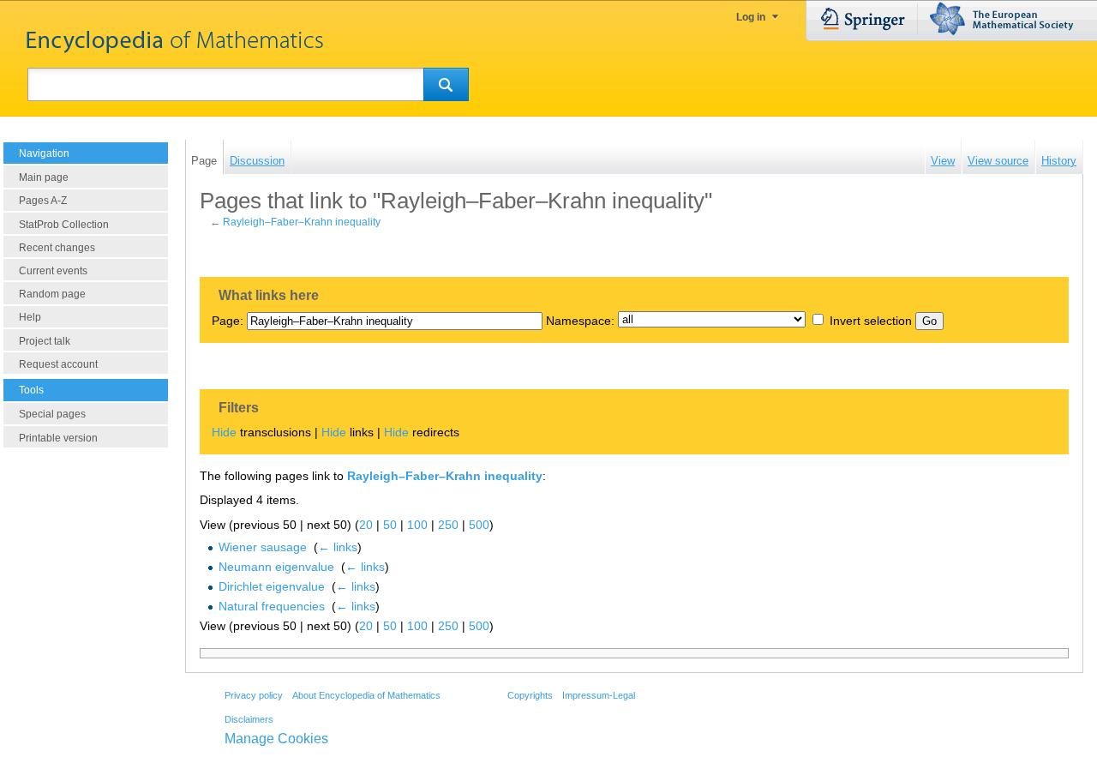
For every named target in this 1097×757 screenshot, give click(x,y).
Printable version (58, 438)
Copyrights (530, 695)
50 (390, 525)
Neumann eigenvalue (276, 567)
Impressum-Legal (598, 695)
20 (366, 525)
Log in (750, 17)
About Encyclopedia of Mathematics (366, 695)
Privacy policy (254, 695)
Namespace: (580, 320)
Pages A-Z (43, 201)
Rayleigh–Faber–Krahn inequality (302, 222)
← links (337, 547)
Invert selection (871, 320)
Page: (227, 320)
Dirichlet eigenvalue (272, 586)
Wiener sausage (263, 547)
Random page (52, 294)
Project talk (44, 341)
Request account (58, 364)
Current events (53, 271)
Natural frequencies (272, 606)
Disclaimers (249, 719)
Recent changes (57, 248)
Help (30, 317)
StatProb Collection (64, 225)
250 (448, 525)
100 (417, 525)
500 (479, 525)
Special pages (52, 414)
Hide (224, 432)
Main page (44, 177)
